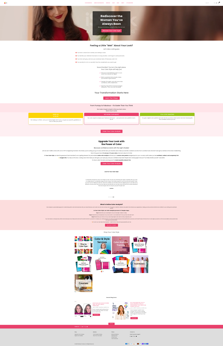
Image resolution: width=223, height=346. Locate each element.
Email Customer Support (135, 334)
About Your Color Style (97, 335)
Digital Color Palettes (79, 335)
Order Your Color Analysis (112, 131)
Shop (113, 2)
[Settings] (216, 3)
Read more (96, 314)
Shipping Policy (114, 335)
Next (220, 186)
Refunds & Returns (115, 334)
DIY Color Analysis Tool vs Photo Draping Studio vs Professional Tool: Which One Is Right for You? (138, 304)
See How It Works (111, 225)
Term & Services (115, 338)
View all (111, 323)
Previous (3, 186)
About (122, 2)
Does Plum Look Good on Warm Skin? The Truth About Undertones (101, 304)
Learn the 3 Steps (111, 98)
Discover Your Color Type (111, 31)
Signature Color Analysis (79, 334)
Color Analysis (88, 2)
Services (108, 2)
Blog (118, 2)
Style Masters (129, 2)
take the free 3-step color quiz (116, 222)
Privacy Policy (114, 337)
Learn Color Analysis (99, 2)
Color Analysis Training (97, 334)
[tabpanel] (111, 183)
